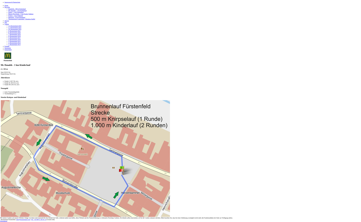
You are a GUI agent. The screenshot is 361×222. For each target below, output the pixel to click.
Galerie (7, 24)
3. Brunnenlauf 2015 (14, 41)
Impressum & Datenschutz (12, 2)
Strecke (7, 21)
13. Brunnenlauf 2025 (14, 26)
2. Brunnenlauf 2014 (14, 43)
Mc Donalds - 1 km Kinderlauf (17, 10)
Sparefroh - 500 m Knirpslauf (17, 9)
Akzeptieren (3, 221)
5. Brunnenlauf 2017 (14, 38)
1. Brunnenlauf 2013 (14, 44)
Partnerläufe (8, 49)
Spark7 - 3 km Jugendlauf (16, 12)
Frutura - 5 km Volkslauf (15, 16)
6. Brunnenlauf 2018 (14, 36)
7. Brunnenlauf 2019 (14, 34)
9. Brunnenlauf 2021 (14, 31)
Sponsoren (8, 48)
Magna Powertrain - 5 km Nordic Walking (20, 14)
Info (6, 22)
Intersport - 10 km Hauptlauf (16, 17)
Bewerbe (7, 7)
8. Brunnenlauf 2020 (14, 33)
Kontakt (7, 46)
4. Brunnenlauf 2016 (14, 39)
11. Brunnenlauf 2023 (14, 27)
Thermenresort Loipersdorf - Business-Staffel (21, 19)
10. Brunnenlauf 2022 (14, 29)
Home (6, 5)
